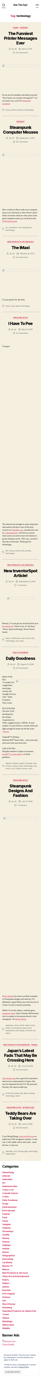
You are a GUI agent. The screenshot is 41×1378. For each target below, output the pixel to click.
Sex (4, 1300)
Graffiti (5, 1235)
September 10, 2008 (27, 581)
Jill (15, 49)
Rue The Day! (21, 5)
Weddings (7, 1321)
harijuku (15, 763)
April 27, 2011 (27, 49)
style (21, 766)
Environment (8, 1210)
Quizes (5, 1287)
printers (20, 110)
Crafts (5, 1196)
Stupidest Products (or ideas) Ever (19, 1311)
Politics (5, 1283)
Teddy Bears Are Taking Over (20, 1116)
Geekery (24, 28)
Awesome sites (20, 318)
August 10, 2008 (27, 664)
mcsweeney (16, 1028)
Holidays (6, 1245)
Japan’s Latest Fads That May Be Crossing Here (20, 1055)
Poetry (5, 1280)
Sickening (7, 1307)
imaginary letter (8, 1013)
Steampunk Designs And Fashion (20, 790)
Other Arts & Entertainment (15, 1276)
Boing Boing (20, 1019)
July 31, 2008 (27, 801)
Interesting (28, 1107)
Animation (7, 1179)
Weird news (8, 1325)
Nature (5, 1269)
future (27, 638)
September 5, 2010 (27, 138)
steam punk (26, 1028)
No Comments (22, 53)
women (25, 768)
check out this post (26, 1136)
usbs (21, 641)
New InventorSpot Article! (20, 573)
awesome (9, 1025)
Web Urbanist (8, 996)
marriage (28, 763)
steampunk (26, 227)
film (7, 551)
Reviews (6, 1290)
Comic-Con (8, 1190)
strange (31, 1093)
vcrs (12, 768)
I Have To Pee (20, 323)
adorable (9, 1151)
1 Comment (22, 585)
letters (8, 1028)
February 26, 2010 (27, 253)
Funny (16, 28)
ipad (18, 306)
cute (22, 638)
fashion (8, 763)
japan (21, 763)
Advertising (8, 1172)
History (5, 1238)
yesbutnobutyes (11, 533)
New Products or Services (20, 242)
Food (4, 1217)
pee (23, 551)
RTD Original (8, 1293)
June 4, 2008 (27, 1124)
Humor (5, 1252)
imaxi (13, 306)
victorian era (30, 1030)
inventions (9, 1093)
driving (21, 1151)
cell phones (15, 638)
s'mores (8, 766)
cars (15, 1151)
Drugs (5, 1203)
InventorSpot (7, 626)
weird (7, 1033)
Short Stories (8, 1304)
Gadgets (6, 1224)
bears (7, 638)
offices (13, 110)
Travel (34, 1045)
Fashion (6, 1214)
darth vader (24, 1025)
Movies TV (7, 1266)
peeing (28, 551)
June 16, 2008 (27, 1066)
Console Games (10, 1193)
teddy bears (10, 1154)
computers (13, 227)
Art (3, 1183)
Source (6, 731)
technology (28, 110)
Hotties (5, 1248)
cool (20, 227)
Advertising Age (9, 1078)
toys (17, 641)
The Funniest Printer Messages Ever (20, 38)
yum (30, 768)
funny (7, 110)
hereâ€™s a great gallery (12, 754)
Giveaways (7, 1231)
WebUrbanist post (9, 221)
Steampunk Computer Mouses (20, 130)
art (6, 227)
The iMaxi (21, 247)
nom (35, 763)
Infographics (8, 1255)
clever (16, 1025)
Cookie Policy (23, 1367)
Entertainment (9, 1207)
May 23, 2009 (27, 329)
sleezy (15, 766)
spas (26, 1093)
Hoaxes (6, 1241)
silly (32, 638)
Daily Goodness (20, 652)
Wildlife (6, 1328)
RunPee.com (18, 530)
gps (25, 1151)
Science (6, 1297)
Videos (18, 768)
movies (18, 551)
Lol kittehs (7, 1262)
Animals (6, 1176)
